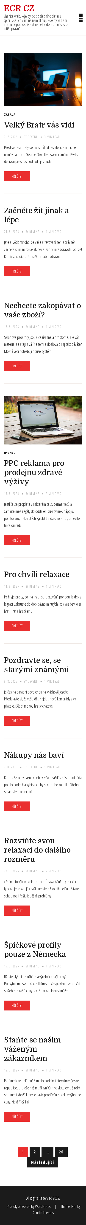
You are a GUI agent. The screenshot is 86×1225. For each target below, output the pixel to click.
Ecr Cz (18, 8)
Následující (42, 1162)
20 (61, 1152)
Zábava (9, 114)
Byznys (9, 453)
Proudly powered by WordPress (29, 1206)
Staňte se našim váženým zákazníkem (32, 1049)
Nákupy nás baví (34, 755)
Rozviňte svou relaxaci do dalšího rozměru (37, 850)
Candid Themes (43, 1212)
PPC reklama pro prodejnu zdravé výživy (34, 472)
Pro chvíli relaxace (36, 574)
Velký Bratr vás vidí (39, 125)
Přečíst (17, 176)
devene (33, 137)
